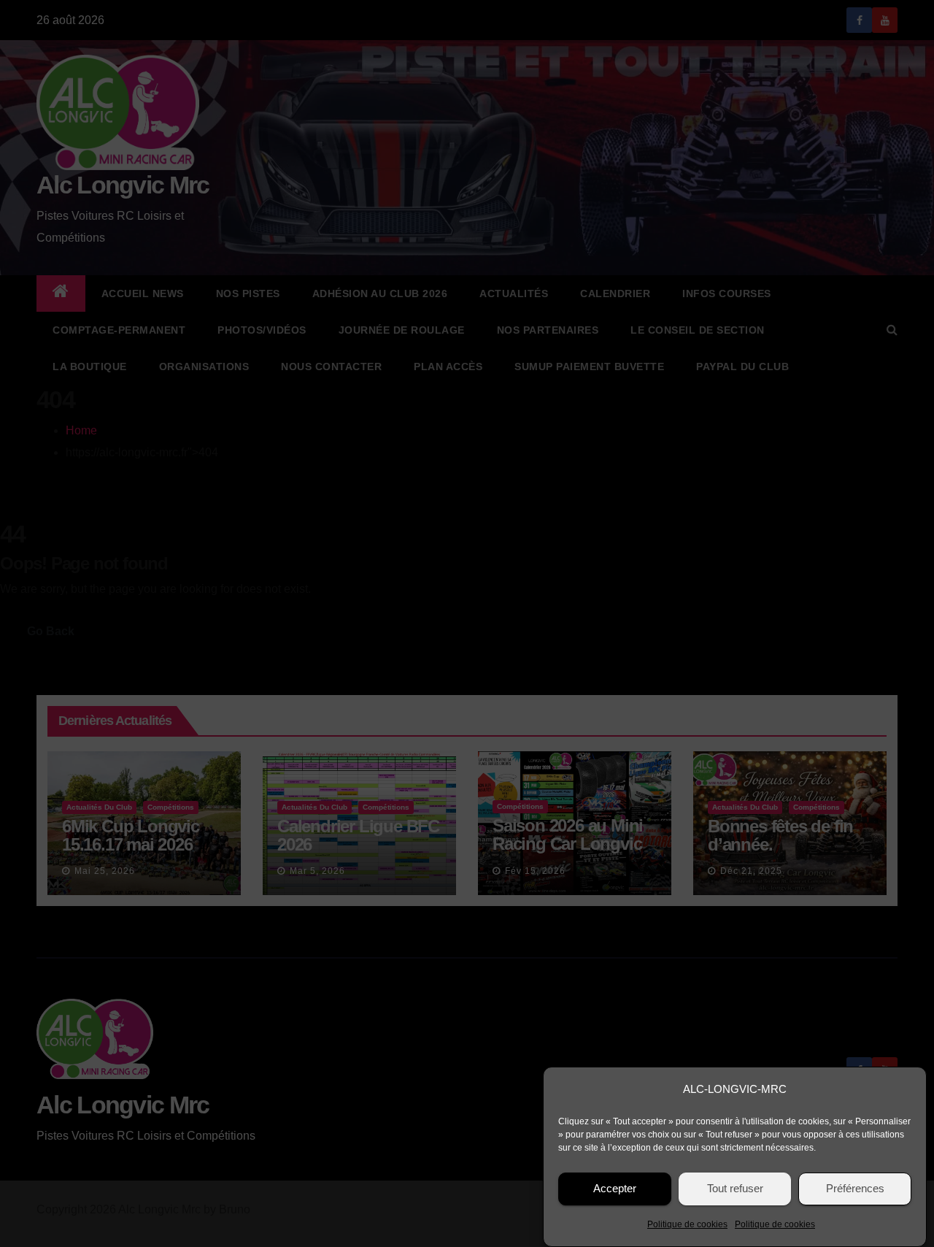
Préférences (855, 1189)
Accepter (614, 1189)
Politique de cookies (687, 1224)
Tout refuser (735, 1189)
